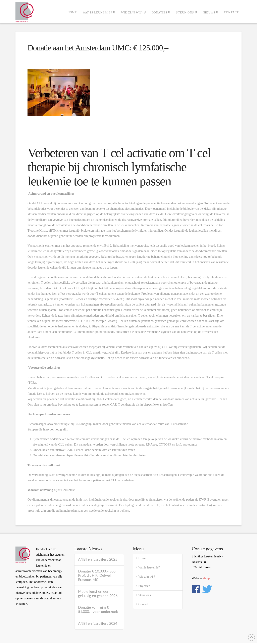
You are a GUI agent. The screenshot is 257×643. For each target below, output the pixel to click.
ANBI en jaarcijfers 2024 (97, 623)
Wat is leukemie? (149, 567)
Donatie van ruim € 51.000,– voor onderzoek (98, 609)
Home (142, 558)
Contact (143, 604)
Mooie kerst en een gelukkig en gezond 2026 (97, 594)
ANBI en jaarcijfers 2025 (97, 559)
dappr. (207, 578)
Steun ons (144, 595)
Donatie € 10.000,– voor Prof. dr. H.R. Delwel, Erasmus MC (97, 576)
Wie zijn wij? (146, 576)
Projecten (144, 586)
